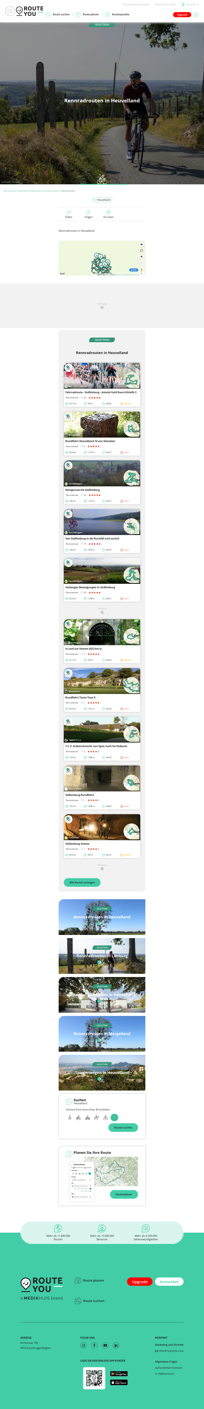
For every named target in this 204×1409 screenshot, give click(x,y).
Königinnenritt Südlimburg (82, 490)
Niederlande (23, 191)
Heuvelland (56, 191)
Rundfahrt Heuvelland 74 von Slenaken (90, 441)
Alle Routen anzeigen (82, 882)
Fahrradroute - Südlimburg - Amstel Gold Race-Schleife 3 (100, 392)
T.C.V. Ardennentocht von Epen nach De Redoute (96, 746)
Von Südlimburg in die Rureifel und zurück (92, 538)
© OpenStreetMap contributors (132, 274)
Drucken (108, 217)
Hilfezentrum (166, 1374)
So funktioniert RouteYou (136, 4)
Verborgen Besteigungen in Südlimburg (90, 587)
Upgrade (182, 14)
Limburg (45, 191)
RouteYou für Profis (165, 4)
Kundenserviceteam (170, 1367)
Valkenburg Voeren (77, 843)
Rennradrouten (10, 191)
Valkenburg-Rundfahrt (79, 795)
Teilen (68, 217)
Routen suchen (123, 1127)
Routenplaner (124, 1194)
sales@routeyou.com (171, 1351)
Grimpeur (16, 182)
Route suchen (94, 1301)
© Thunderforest (114, 274)
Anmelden (169, 1281)
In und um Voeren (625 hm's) (83, 648)
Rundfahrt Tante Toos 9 (80, 697)
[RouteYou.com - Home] (29, 11)
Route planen (93, 1280)
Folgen (89, 217)
